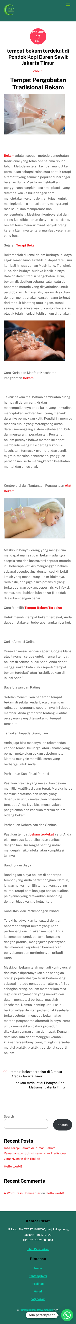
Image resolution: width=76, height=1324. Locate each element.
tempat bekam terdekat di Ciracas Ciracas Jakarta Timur (36, 1074)
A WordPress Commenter (22, 1193)
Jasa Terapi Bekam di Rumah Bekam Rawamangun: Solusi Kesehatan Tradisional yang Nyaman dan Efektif (35, 1153)
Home (38, 1268)
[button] (67, 1315)
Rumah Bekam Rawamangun (36, 1309)
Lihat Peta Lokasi (38, 1249)
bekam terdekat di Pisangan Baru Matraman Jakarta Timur (40, 1085)
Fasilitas (38, 1284)
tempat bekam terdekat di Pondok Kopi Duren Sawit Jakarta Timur (38, 57)
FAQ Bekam (38, 1299)
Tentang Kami (38, 1276)
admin (38, 70)
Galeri (38, 1291)
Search (9, 1116)
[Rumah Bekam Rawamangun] (9, 14)
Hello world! (13, 1166)
